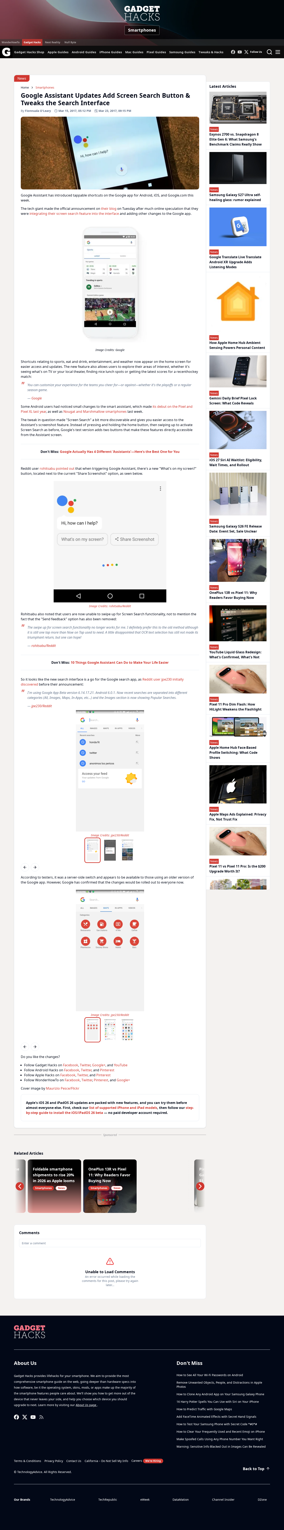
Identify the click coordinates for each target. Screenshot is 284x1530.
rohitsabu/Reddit (120, 606)
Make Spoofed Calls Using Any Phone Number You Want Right (220, 1439)
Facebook (70, 1065)
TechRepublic (107, 1500)
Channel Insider (223, 1500)
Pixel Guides (156, 52)
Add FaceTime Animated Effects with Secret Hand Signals (216, 1417)
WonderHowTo (11, 42)
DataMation (181, 1500)
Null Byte (70, 42)
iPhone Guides (110, 52)
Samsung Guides (182, 52)
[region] (110, 287)
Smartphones (142, 30)
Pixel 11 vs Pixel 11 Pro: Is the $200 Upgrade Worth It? (237, 869)
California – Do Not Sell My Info (106, 1461)
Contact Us (73, 1461)
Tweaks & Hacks (211, 52)
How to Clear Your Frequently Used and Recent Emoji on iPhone (221, 1432)
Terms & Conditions (27, 1461)
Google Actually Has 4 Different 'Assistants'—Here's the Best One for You (120, 451)
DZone (262, 1500)
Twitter (85, 1065)
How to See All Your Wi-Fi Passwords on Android (210, 1375)
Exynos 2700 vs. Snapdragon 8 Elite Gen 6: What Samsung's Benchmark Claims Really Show (235, 139)
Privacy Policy (53, 1461)
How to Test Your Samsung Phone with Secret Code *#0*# (217, 1424)
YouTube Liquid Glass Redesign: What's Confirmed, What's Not (235, 654)
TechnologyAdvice (62, 1500)
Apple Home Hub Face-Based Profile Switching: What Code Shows (233, 752)
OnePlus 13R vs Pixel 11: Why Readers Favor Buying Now (233, 595)
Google (36, 398)
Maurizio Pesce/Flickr (62, 1088)
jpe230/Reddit (41, 706)
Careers (146, 1461)
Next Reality (52, 42)
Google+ (98, 1065)
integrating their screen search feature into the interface (74, 213)
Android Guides (84, 52)
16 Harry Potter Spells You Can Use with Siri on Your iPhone (218, 1402)
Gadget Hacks (32, 42)
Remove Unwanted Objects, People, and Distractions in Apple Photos (219, 1384)
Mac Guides (134, 52)
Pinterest (107, 1070)
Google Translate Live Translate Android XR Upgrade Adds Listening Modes (235, 262)
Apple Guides (58, 52)
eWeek (144, 1500)
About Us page (86, 1405)
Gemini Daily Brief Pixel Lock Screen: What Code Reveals (233, 400)
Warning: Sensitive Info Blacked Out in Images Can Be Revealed (221, 1446)
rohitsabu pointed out (57, 468)
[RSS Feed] (41, 1417)
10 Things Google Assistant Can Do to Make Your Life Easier (120, 662)
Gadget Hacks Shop (29, 52)
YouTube (120, 1065)
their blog (108, 208)
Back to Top (253, 1468)
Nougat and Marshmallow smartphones (95, 411)
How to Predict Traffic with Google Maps (204, 1409)
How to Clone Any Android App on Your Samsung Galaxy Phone (220, 1394)
